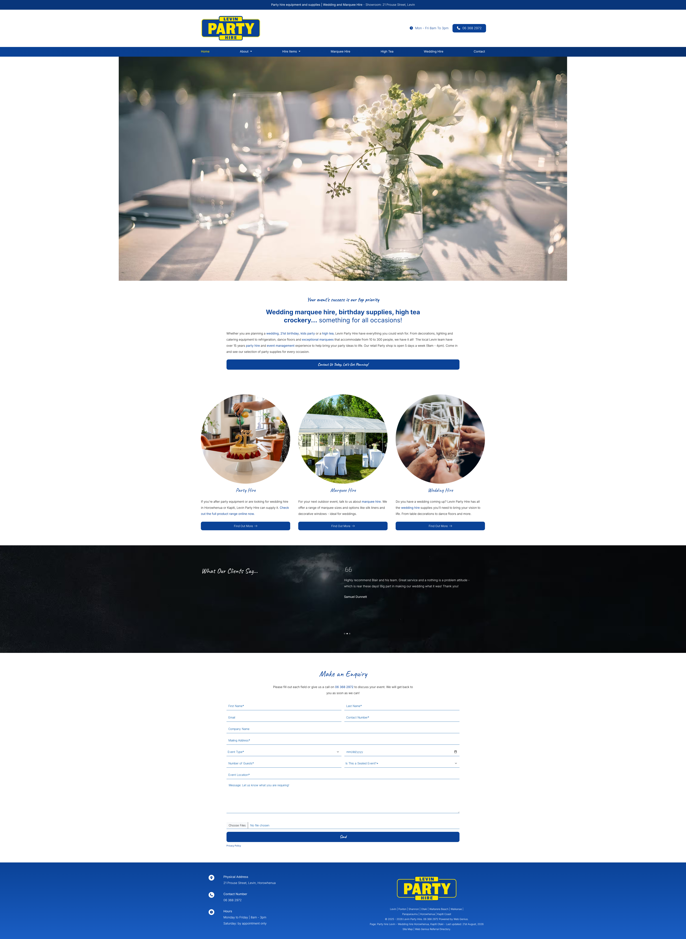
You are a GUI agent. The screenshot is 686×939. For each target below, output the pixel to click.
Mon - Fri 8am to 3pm (432, 28)
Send (343, 836)
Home (205, 51)
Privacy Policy (234, 845)
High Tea (387, 51)
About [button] (244, 51)
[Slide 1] (344, 633)
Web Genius (461, 919)
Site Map (407, 929)
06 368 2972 (472, 28)
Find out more (243, 526)
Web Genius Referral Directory (432, 929)
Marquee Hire (340, 51)
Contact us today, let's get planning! (343, 364)
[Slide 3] (349, 633)
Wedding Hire (433, 51)
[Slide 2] (347, 633)
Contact (479, 51)
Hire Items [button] (289, 51)
